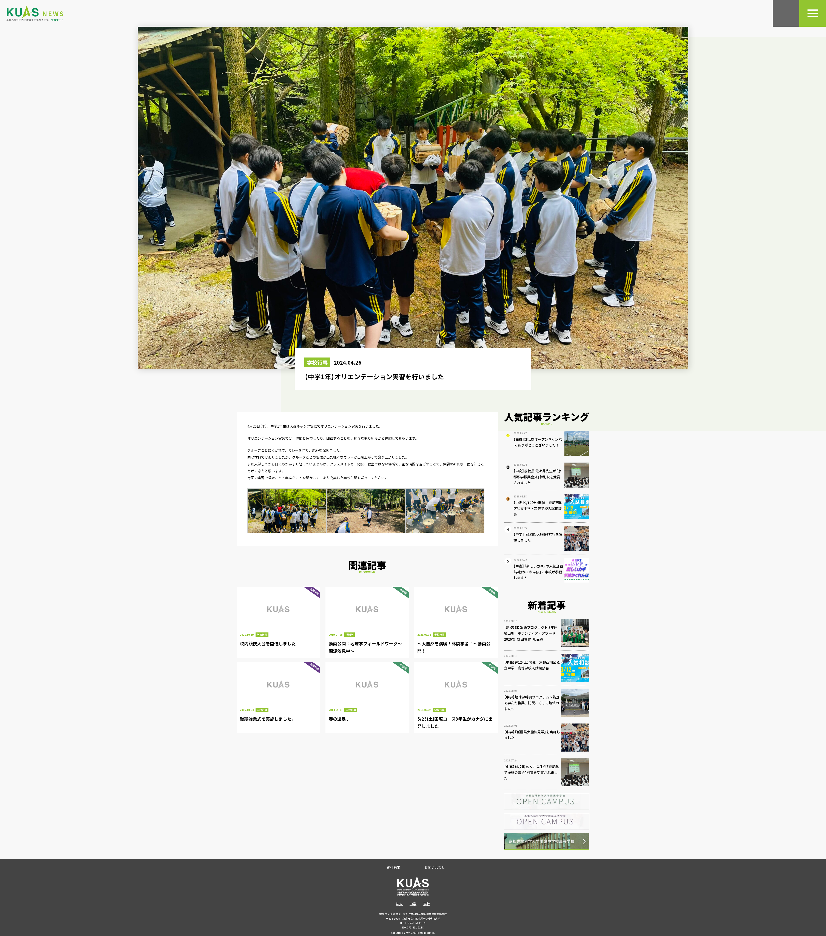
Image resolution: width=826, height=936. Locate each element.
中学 (413, 903)
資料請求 (393, 867)
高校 (426, 903)
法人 (399, 903)
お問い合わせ (434, 867)
